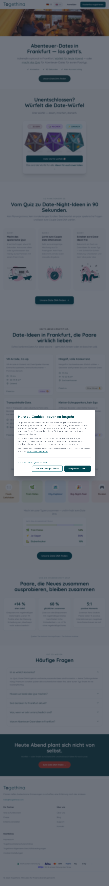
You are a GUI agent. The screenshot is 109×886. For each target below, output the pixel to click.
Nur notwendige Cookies (47, 468)
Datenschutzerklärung (37, 451)
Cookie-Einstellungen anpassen (32, 462)
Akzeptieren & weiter (77, 468)
